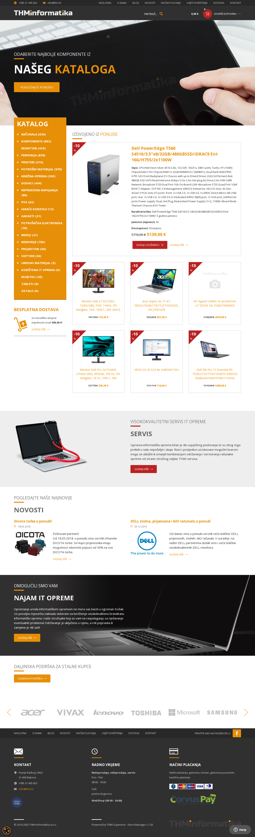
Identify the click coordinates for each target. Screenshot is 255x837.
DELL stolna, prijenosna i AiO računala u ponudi (170, 521)
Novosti (150, 3)
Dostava (218, 3)
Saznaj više (38, 329)
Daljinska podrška (30, 678)
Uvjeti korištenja (197, 3)
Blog (135, 3)
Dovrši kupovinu (225, 14)
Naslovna (105, 3)
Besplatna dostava (36, 309)
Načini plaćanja (171, 3)
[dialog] (6, 830)
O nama (122, 3)
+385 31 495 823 (28, 3)
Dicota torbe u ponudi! (33, 521)
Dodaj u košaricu (147, 245)
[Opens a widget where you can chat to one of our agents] (240, 830)
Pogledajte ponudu (37, 87)
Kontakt (235, 3)
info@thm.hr (55, 3)
